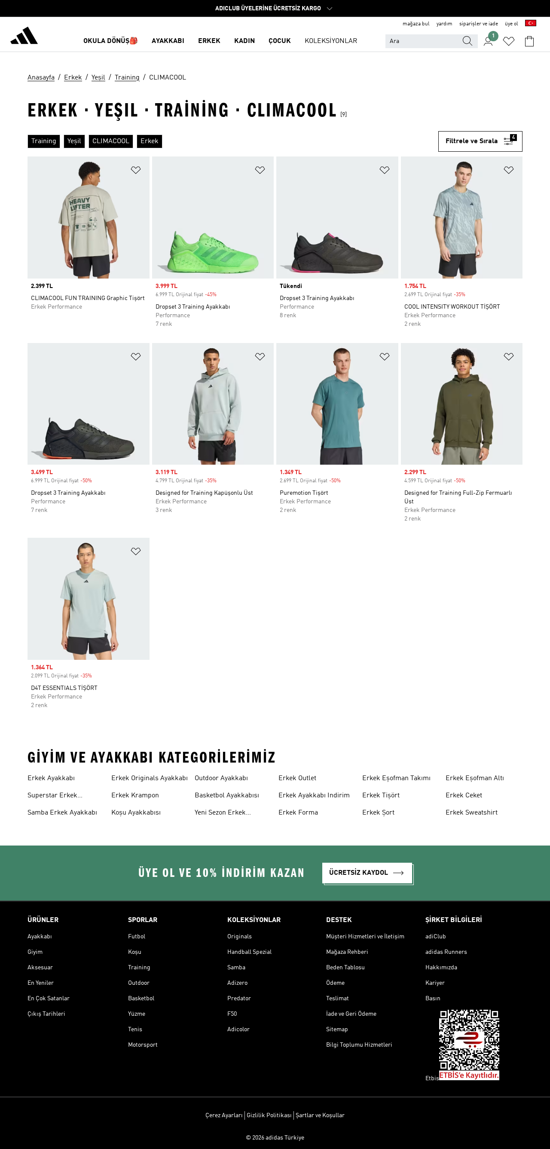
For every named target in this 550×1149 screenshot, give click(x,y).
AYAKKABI (168, 41)
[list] (233, 141)
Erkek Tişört (381, 795)
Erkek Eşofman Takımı (396, 778)
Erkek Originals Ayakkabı (149, 778)
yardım (444, 24)
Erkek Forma (298, 812)
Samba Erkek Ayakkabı (62, 812)
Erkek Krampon (135, 795)
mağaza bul (416, 24)
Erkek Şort (378, 812)
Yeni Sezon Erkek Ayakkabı (220, 813)
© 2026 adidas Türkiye (275, 1138)
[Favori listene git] (508, 41)
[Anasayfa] (24, 37)
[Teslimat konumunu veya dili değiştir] (531, 24)
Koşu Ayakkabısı (136, 812)
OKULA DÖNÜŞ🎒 (110, 41)
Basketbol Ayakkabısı (227, 795)
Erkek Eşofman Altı (475, 778)
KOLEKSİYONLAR (331, 41)
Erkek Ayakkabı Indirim (314, 795)
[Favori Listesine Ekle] (136, 171)
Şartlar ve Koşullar (320, 1115)
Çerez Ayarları (224, 1115)
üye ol (511, 24)
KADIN (244, 41)
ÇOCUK (280, 41)
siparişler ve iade (478, 24)
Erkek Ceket (464, 795)
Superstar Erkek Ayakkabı (52, 796)
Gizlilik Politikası (269, 1115)
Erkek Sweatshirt (472, 812)
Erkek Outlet (297, 778)
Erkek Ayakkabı (51, 778)
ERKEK (209, 41)
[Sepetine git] (529, 41)
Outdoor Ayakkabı (221, 778)
